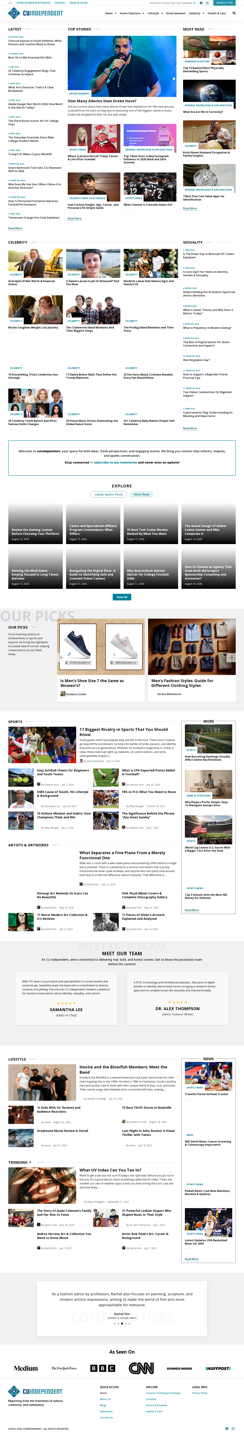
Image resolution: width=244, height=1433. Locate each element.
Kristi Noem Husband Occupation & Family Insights (206, 154)
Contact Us (106, 1417)
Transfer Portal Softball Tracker (206, 1094)
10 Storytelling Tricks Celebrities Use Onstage (33, 376)
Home (103, 1393)
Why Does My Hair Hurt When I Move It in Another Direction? (34, 186)
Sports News (77, 149)
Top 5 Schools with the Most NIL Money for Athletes (206, 896)
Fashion (60, 2)
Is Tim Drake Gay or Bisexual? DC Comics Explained (208, 255)
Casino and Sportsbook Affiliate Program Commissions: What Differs (93, 530)
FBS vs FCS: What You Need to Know (149, 792)
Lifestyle (153, 13)
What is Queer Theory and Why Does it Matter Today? (208, 311)
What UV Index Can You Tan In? (110, 1170)
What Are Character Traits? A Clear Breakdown (31, 89)
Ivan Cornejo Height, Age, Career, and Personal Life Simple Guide (93, 206)
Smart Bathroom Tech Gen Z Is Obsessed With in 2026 (34, 169)
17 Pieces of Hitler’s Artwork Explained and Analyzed (143, 917)
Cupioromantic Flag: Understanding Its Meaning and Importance (208, 414)
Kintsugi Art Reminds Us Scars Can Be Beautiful (62, 895)
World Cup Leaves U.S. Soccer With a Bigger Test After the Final (207, 849)
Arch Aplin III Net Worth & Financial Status (31, 282)
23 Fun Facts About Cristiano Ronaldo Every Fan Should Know (148, 376)
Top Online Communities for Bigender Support (207, 393)
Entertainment (176, 13)
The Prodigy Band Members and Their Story (149, 329)
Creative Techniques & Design (163, 1393)
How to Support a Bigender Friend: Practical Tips (205, 376)
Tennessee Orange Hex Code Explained (33, 217)
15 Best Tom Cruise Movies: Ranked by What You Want (147, 531)
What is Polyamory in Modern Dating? (207, 328)
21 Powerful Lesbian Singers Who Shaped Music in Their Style (146, 1212)
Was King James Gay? (196, 360)
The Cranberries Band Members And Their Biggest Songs (90, 329)
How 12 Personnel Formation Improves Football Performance (33, 202)
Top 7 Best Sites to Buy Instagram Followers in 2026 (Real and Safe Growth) (146, 159)
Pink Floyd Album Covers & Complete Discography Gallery (144, 895)
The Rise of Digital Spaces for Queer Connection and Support (206, 343)
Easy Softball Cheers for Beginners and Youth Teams (63, 772)
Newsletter (106, 1411)
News (109, 13)
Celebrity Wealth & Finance (33, 2)
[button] (61, 657)
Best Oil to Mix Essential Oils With (30, 57)
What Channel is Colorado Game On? (148, 204)
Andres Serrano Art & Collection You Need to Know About (64, 1236)
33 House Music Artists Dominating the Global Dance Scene (92, 422)
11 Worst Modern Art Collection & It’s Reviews (62, 917)
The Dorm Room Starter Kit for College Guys (33, 122)
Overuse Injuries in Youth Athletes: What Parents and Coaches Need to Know (35, 42)
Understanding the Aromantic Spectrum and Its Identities (209, 293)
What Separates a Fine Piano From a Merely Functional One (122, 855)
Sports (191, 750)
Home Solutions (130, 13)
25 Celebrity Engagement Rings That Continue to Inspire (32, 72)
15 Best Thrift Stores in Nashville (146, 1108)
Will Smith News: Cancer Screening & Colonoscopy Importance (208, 1143)
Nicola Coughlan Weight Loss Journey (33, 327)
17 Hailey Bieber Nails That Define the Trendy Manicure (91, 376)
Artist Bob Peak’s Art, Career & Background (145, 1236)
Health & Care (217, 13)
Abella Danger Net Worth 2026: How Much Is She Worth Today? (35, 105)
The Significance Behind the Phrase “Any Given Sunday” (148, 815)
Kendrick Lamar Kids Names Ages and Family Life (149, 282)
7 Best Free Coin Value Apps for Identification (203, 197)
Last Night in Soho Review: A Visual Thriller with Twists (148, 1133)
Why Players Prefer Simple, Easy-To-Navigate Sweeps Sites (206, 803)
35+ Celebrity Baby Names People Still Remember (149, 422)
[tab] (108, 494)
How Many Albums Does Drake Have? (102, 100)
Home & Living (78, 2)
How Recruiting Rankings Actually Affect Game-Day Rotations (207, 758)
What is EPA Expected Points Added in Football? (148, 772)
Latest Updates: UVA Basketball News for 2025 (206, 1241)
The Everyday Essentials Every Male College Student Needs (31, 139)
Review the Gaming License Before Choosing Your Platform (35, 531)
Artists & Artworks (156, 1405)
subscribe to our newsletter (115, 462)
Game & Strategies (199, 795)
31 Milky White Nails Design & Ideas (197, 680)
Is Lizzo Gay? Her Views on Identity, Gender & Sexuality (205, 273)
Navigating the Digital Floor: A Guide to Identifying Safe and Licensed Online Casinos (92, 574)
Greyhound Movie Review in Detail (62, 1131)
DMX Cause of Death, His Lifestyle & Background (62, 794)
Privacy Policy (200, 1393)
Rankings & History (197, 61)
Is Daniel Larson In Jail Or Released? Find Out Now (92, 282)
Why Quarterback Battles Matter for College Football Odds (148, 574)
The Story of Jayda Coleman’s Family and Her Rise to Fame (64, 1212)
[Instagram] (207, 3)
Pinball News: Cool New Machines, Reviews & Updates (207, 1192)
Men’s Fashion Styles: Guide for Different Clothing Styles (102, 683)
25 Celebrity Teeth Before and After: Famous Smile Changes (32, 422)
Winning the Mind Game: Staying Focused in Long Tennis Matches (35, 574)
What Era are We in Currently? (203, 112)
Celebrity (195, 13)
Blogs (103, 1405)
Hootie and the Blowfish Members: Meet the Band (123, 1069)
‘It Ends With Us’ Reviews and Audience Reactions (58, 1109)
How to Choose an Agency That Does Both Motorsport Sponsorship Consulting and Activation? (208, 572)
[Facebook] (201, 3)
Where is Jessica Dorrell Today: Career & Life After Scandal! (93, 157)
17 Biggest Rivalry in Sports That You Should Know (124, 732)
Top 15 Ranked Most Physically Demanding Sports (203, 69)
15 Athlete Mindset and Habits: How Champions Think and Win (64, 815)
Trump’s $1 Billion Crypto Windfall (30, 154)
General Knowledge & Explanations (149, 149)
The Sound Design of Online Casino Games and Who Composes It (205, 530)
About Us (105, 1399)
